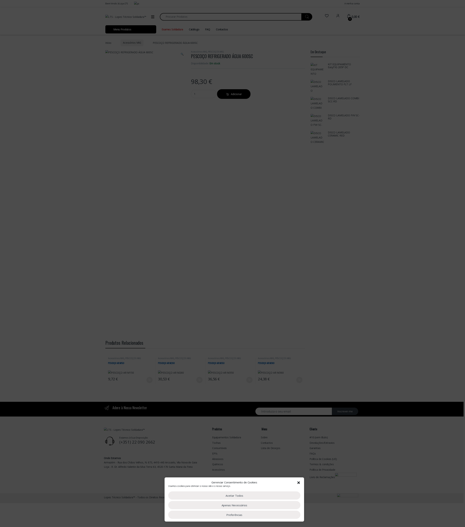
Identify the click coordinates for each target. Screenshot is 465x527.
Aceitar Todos (234, 495)
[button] (298, 482)
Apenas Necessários (234, 505)
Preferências (234, 515)
